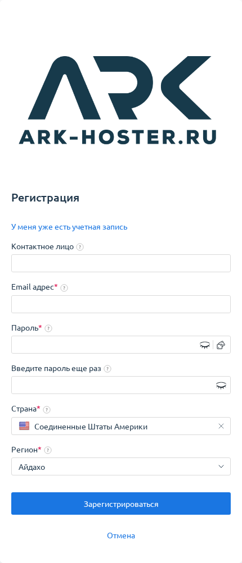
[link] (69, 227)
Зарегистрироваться (121, 503)
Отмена (121, 535)
